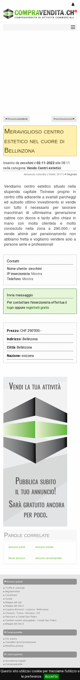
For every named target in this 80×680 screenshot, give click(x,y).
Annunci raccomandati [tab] (48, 558)
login (10, 308)
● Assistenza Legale (14, 660)
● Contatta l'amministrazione (19, 642)
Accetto (51, 676)
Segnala (71, 174)
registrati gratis (37, 308)
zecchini (26, 163)
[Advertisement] (40, 76)
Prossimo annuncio (63, 119)
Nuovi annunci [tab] (17, 558)
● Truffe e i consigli (14, 587)
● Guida (7, 598)
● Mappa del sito (12, 602)
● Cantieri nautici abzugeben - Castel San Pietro (29, 620)
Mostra (36, 274)
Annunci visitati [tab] (44, 547)
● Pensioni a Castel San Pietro (20, 616)
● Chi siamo (10, 638)
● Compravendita (12, 664)
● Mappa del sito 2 (13, 605)
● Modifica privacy (13, 645)
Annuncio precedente (17, 119)
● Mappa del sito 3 (13, 623)
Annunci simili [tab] (17, 547)
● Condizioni (10, 595)
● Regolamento (11, 591)
